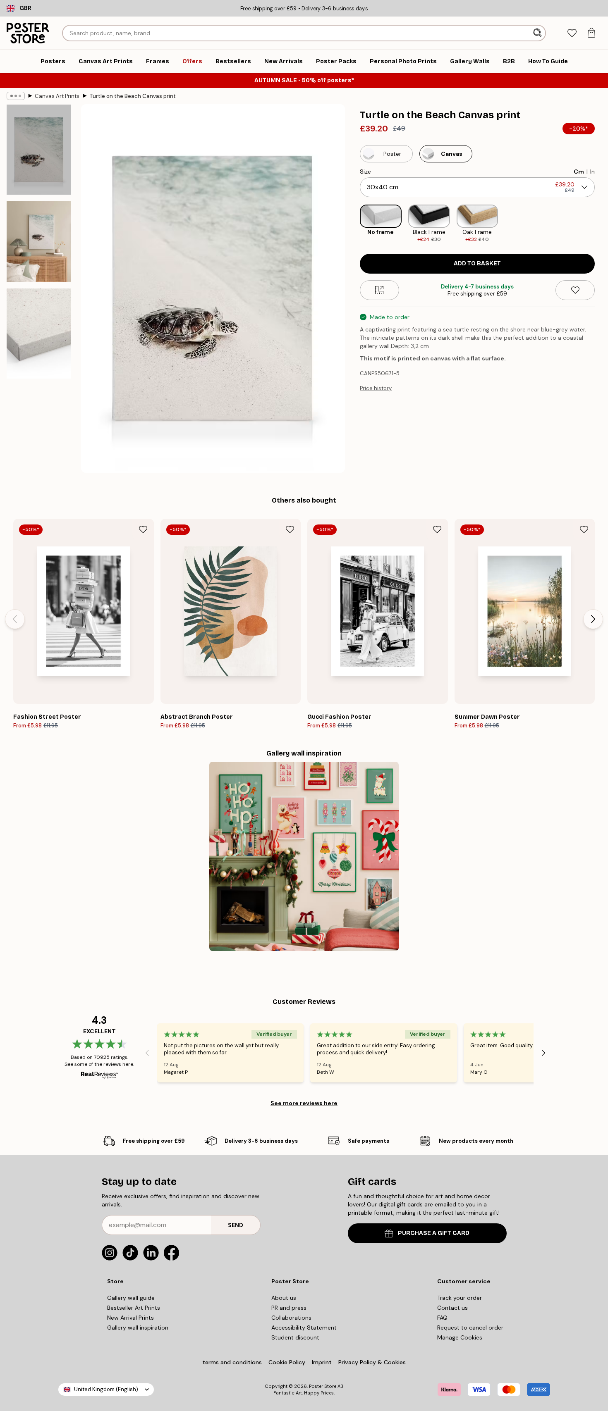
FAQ (442, 1317)
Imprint (322, 1362)
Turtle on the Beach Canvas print (132, 96)
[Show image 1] (39, 150)
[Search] (538, 33)
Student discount (295, 1337)
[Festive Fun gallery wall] (304, 856)
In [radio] (592, 171)
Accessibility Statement (304, 1327)
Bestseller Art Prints (133, 1307)
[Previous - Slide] (353, 223)
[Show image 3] (39, 333)
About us (283, 1297)
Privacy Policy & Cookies (372, 1362)
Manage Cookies (459, 1337)
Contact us (452, 1307)
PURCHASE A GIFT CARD (433, 1233)
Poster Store (322, 1386)
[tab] (572, 33)
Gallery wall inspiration (137, 1327)
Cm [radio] (579, 171)
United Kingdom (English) (106, 1389)
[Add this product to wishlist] (575, 290)
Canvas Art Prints (57, 96)
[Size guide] (379, 290)
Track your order (459, 1297)
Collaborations (291, 1317)
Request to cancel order (470, 1327)
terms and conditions (232, 1362)
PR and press (288, 1307)
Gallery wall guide (131, 1297)
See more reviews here (304, 1103)
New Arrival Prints (130, 1317)
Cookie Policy (286, 1362)
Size (365, 171)
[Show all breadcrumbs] (16, 96)
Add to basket (477, 263)
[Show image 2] (39, 241)
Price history (376, 388)
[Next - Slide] (601, 223)
